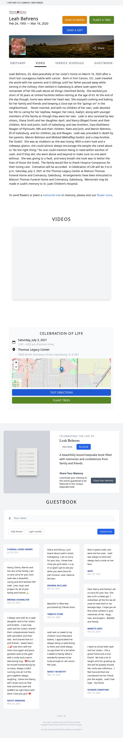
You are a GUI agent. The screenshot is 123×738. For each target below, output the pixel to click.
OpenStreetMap (64, 729)
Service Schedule (69, 63)
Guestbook (103, 63)
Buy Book (83, 446)
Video (40, 63)
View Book (67, 446)
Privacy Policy (53, 724)
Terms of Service (70, 724)
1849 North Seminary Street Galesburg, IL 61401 (48, 354)
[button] (61, 370)
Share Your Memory (103, 480)
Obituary (18, 63)
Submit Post (106, 531)
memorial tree (52, 195)
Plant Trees (61, 400)
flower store (104, 195)
